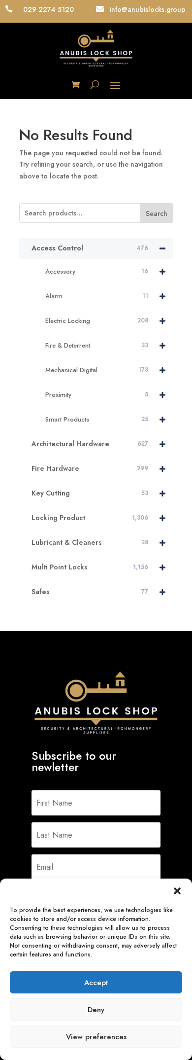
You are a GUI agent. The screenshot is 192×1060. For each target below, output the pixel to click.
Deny (96, 1009)
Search (156, 213)
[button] (177, 891)
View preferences (96, 1036)
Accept (96, 982)
